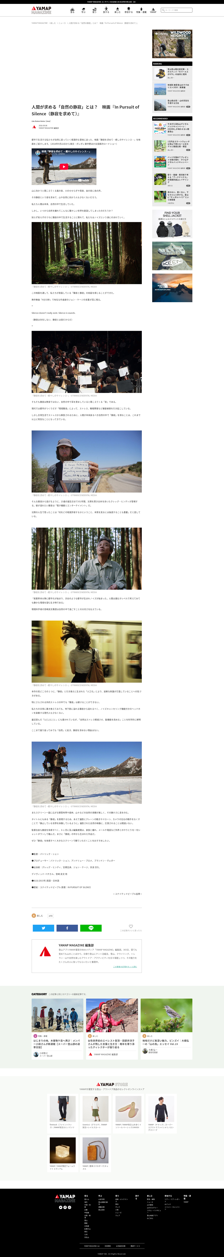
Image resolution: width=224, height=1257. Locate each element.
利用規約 (108, 1246)
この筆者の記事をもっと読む (125, 966)
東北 (86, 1232)
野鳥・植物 (151, 1199)
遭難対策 (101, 1207)
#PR (50, 915)
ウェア (117, 1215)
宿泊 (116, 1204)
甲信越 (86, 1213)
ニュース (150, 1202)
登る (86, 1195)
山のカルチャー (152, 1208)
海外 (86, 1202)
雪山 (86, 1220)
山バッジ (168, 1204)
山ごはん (150, 1218)
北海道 (86, 1226)
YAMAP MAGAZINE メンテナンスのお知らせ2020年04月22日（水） (112, 2)
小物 (116, 1210)
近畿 (86, 1210)
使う (117, 1195)
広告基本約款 (120, 1246)
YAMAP (186, 1202)
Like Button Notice (38, 121)
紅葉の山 (87, 1229)
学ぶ (100, 1195)
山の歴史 (150, 1205)
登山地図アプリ (152, 1215)
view (48, 121)
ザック (117, 1207)
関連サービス (135, 1246)
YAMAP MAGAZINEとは (92, 1246)
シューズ (118, 1213)
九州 (86, 1234)
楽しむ (149, 1195)
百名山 (86, 1237)
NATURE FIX (49, 719)
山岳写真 (101, 1199)
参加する (168, 1195)
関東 (86, 1223)
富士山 (86, 1199)
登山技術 (101, 1210)
